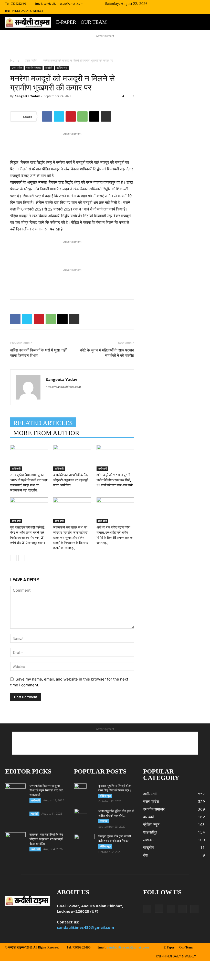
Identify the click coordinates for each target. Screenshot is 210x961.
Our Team (94, 22)
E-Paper (66, 22)
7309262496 (18, 3)
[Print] (106, 116)
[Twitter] (184, 3)
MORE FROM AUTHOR (46, 432)
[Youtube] (201, 3)
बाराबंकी (48, 67)
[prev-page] (13, 558)
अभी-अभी (16, 468)
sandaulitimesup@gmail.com (63, 3)
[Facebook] (167, 3)
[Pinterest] (71, 116)
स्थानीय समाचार (33, 67)
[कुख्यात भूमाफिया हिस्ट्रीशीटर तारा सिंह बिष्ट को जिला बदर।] (84, 792)
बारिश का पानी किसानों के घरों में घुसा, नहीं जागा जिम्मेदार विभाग (38, 353)
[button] (159, 3)
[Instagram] (176, 3)
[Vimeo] (192, 3)
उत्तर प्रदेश (31, 60)
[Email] (94, 116)
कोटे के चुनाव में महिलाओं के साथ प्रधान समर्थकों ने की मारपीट (107, 353)
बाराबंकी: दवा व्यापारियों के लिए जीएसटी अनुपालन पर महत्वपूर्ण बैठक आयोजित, (70, 480)
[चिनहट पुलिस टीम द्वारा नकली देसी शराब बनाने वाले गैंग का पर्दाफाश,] (84, 841)
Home (14, 60)
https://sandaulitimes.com (63, 387)
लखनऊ (103, 821)
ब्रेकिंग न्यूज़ (62, 67)
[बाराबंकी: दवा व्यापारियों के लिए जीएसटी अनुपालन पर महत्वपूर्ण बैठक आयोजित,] (72, 458)
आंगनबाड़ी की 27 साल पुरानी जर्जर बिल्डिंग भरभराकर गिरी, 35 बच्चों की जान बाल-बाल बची (115, 480)
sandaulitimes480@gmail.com (85, 927)
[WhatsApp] (82, 116)
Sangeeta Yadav (27, 96)
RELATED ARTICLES (43, 422)
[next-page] (21, 558)
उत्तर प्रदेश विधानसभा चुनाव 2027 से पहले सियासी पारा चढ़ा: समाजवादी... (46, 790)
